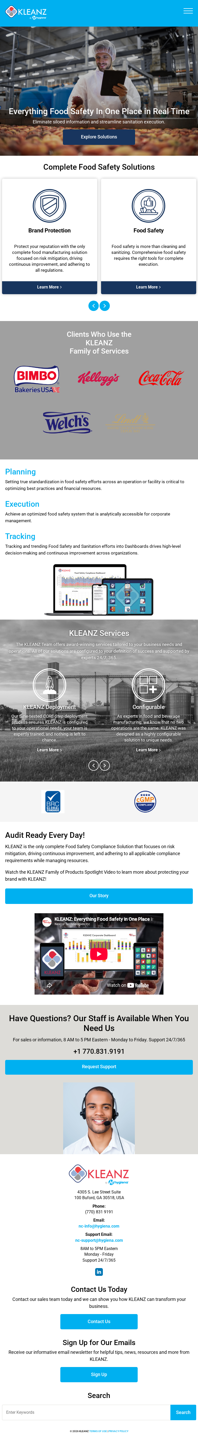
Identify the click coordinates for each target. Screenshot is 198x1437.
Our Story (99, 895)
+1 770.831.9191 (99, 1051)
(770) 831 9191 (99, 1211)
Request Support (99, 1066)
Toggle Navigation (188, 11)
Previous (93, 306)
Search (183, 1412)
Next (105, 306)
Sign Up (99, 1374)
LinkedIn (99, 1272)
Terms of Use (98, 1431)
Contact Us (99, 1321)
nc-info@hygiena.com (99, 1226)
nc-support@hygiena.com (99, 1240)
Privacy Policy (118, 1431)
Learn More (99, 136)
